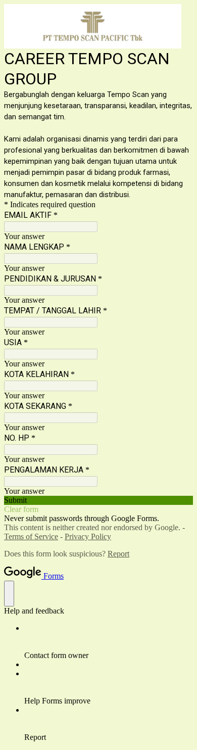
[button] (98, 500)
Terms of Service (31, 536)
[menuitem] (108, 642)
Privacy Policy (88, 536)
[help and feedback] (9, 593)
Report (118, 553)
